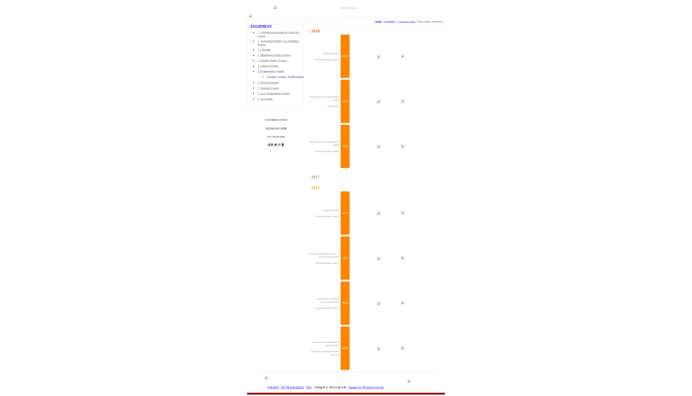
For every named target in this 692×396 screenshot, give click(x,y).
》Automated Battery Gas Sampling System (278, 42)
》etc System (265, 98)
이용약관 (273, 387)
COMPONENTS (374, 8)
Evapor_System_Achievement (285, 76)
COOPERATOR (427, 8)
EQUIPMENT (349, 7)
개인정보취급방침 (292, 387)
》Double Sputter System (272, 60)
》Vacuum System (268, 88)
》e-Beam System (268, 65)
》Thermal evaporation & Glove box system (279, 34)
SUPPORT (401, 8)
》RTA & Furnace (268, 82)
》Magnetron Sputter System (274, 55)
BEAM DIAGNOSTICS (323, 7)
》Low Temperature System (274, 93)
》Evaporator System (271, 71)
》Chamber (264, 49)
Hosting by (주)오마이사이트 (366, 387)
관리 (309, 387)
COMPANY (298, 7)
